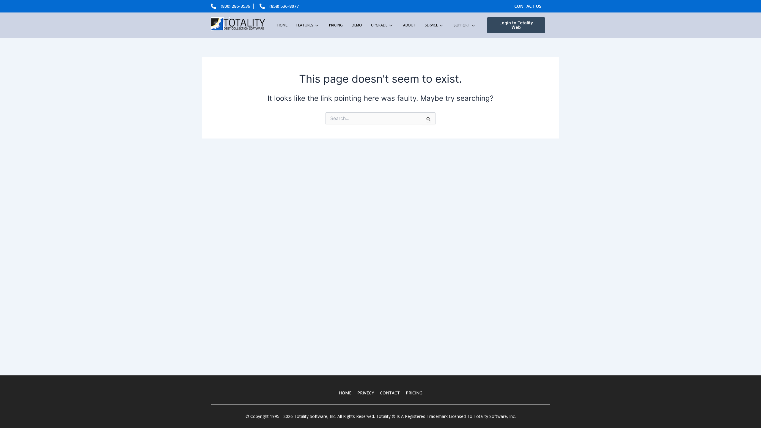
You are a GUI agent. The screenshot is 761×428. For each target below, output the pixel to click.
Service (431, 25)
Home (282, 25)
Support (462, 25)
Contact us (527, 6)
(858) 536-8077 (284, 6)
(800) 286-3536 (235, 6)
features (304, 25)
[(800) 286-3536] (213, 6)
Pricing (336, 25)
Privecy (365, 393)
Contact (390, 393)
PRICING (414, 393)
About (409, 25)
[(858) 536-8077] (262, 6)
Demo (357, 25)
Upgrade (379, 25)
